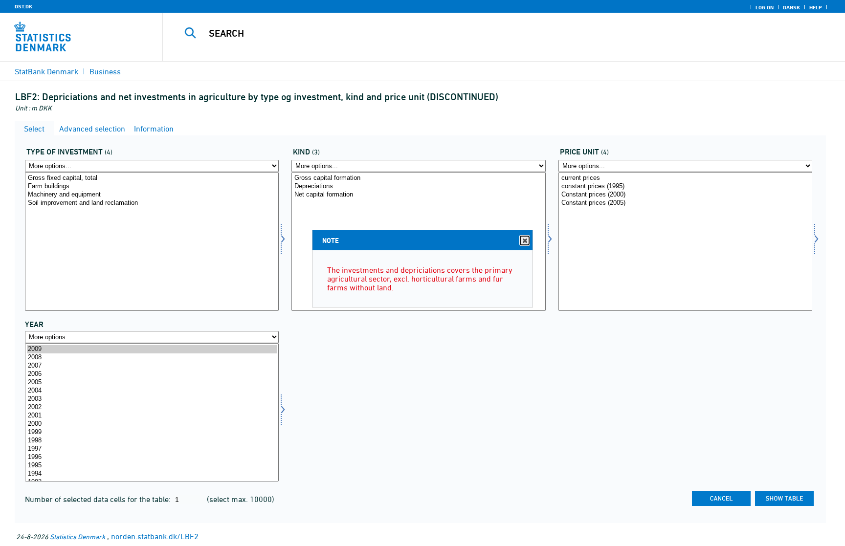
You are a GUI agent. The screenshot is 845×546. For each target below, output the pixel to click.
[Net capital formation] (418, 195)
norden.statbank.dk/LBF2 (155, 536)
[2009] (152, 349)
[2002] (152, 407)
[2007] (152, 366)
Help (815, 7)
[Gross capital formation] (418, 178)
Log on (765, 7)
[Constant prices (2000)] (685, 195)
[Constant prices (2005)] (685, 203)
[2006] (152, 374)
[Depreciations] (418, 186)
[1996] (152, 457)
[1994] (152, 474)
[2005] (152, 382)
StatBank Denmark (46, 71)
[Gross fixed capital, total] (152, 178)
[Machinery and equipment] (152, 195)
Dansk (791, 7)
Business (105, 71)
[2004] (152, 391)
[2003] (152, 399)
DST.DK (23, 6)
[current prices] (685, 178)
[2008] (152, 357)
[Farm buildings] (152, 186)
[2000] (152, 424)
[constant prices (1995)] (685, 186)
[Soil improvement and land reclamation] (152, 203)
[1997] (152, 449)
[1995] (152, 465)
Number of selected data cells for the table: (99, 499)
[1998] (152, 441)
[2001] (152, 416)
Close (525, 240)
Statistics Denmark (77, 536)
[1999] (152, 432)
